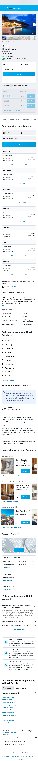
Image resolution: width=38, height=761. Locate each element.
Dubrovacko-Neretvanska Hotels (10, 756)
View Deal (26, 471)
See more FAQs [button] (19, 629)
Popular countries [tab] (20, 688)
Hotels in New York (8, 712)
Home (11, 752)
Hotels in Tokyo (7, 723)
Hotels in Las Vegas (8, 697)
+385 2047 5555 (7, 56)
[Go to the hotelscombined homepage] (13, 8)
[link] (12, 476)
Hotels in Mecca (7, 700)
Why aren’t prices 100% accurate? (14, 744)
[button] (3, 8)
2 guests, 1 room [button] (9, 69)
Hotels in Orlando (7, 707)
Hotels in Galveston (8, 720)
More (3, 305)
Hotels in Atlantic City (9, 715)
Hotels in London (7, 718)
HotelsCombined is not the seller (13, 738)
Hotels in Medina (7, 710)
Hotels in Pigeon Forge (9, 705)
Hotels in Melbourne (8, 702)
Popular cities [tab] (7, 688)
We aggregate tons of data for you (14, 741)
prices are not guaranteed (9, 732)
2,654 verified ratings (19, 58)
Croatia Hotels (18, 752)
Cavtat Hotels (28, 756)
